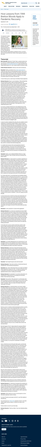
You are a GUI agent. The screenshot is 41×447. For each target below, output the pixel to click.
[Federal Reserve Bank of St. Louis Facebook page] (15, 421)
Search (36, 3)
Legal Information (23, 436)
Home (2, 9)
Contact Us (4, 438)
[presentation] (5, 6)
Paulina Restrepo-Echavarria (12, 63)
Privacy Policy (23, 438)
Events (3, 443)
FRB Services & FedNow (24, 443)
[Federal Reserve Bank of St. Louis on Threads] (18, 421)
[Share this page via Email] (13, 24)
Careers (3, 441)
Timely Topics (6, 9)
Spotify (37, 24)
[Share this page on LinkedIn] (12, 24)
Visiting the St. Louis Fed (6, 445)
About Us (3, 436)
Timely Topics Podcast (35, 17)
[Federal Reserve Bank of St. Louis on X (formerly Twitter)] (9, 421)
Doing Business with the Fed (25, 441)
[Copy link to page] (17, 24)
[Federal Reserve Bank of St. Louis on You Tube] (6, 421)
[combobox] (28, 3)
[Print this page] (15, 24)
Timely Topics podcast (20, 69)
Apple (34, 24)
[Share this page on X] (10, 24)
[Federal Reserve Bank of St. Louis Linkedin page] (2, 421)
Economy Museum (24, 445)
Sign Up (3, 429)
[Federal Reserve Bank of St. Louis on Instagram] (12, 421)
